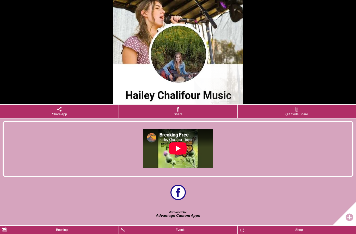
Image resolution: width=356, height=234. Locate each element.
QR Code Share (296, 114)
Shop (299, 230)
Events (180, 230)
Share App (59, 114)
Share (178, 114)
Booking (62, 230)
